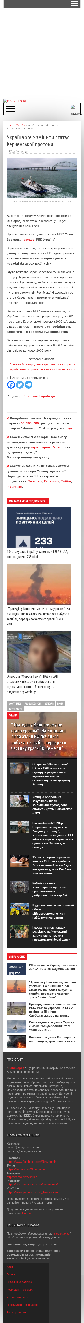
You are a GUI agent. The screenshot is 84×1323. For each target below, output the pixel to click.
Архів (10, 1267)
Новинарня (16, 1068)
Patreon (27, 1213)
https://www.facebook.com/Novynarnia (31, 1161)
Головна (12, 1274)
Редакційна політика (20, 1282)
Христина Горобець (39, 396)
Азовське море (33, 703)
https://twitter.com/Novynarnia (26, 1169)
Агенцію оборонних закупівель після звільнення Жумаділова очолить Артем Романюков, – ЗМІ (52, 805)
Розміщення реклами (20, 1289)
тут (69, 428)
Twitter (66, 481)
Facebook (51, 481)
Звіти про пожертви (19, 1312)
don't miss (15, 703)
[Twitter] (20, 385)
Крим (60, 703)
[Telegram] (28, 385)
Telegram (35, 481)
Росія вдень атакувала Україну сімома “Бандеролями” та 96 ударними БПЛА (51, 1026)
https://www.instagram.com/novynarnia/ (32, 1184)
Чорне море (15, 708)
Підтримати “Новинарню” (23, 1304)
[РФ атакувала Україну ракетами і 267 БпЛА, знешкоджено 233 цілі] (39, 546)
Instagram (14, 486)
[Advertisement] (42, 53)
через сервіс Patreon (47, 447)
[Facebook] (11, 385)
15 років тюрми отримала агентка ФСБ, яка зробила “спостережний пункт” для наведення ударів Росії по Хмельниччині (51, 865)
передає (28, 239)
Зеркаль (49, 703)
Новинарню (61, 1233)
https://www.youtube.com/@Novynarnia (32, 1192)
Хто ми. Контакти (17, 1297)
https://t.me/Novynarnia (22, 1177)
